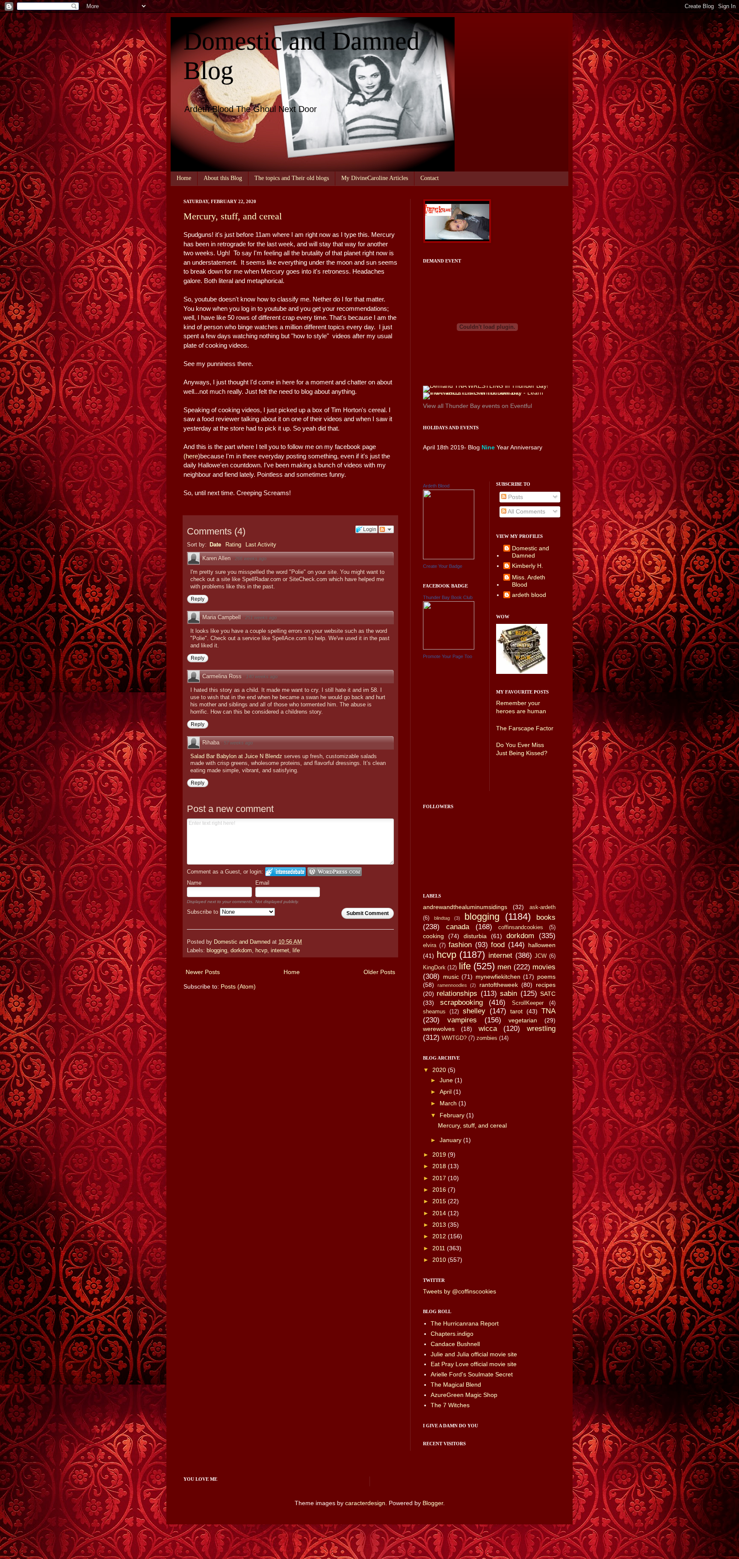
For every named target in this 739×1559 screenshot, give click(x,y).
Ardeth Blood (436, 485)
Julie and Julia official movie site (474, 1354)
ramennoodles (452, 985)
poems (546, 976)
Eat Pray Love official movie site (474, 1364)
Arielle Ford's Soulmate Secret (472, 1374)
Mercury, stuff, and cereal (232, 216)
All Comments (525, 511)
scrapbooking (461, 1002)
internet (280, 951)
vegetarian (522, 1020)
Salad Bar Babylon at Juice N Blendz (237, 756)
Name (194, 883)
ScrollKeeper (528, 1003)
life (296, 951)
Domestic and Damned (530, 552)
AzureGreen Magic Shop (464, 1394)
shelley (474, 1011)
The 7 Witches (450, 1405)
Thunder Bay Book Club (448, 597)
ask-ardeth (542, 907)
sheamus (434, 1012)
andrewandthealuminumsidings (465, 907)
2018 (440, 1166)
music (451, 976)
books (546, 917)
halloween (542, 945)
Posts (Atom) (238, 986)
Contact (429, 178)
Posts (514, 496)
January (451, 1140)
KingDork (434, 968)
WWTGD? (454, 1038)
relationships (457, 993)
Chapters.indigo (452, 1333)
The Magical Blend (456, 1384)
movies (544, 967)
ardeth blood (529, 594)
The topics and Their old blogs (291, 178)
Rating (233, 544)
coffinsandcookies (520, 927)
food (498, 945)
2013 (440, 1224)
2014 (440, 1213)
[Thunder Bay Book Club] (448, 647)
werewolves (439, 1028)
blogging (217, 951)
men (504, 967)
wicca (488, 1029)
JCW (541, 956)
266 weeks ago (250, 558)
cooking (433, 936)
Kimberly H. (527, 565)
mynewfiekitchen (498, 976)
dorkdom (241, 951)
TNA (548, 1011)
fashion (460, 945)
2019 (440, 1154)
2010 (440, 1259)
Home (184, 178)
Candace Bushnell (455, 1344)
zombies (486, 1038)
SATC (548, 993)
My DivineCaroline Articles (374, 178)
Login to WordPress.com (334, 871)
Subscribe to (203, 912)
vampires (462, 1020)
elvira (429, 945)
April (446, 1091)
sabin (508, 993)
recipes (546, 984)
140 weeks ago (262, 676)
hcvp (261, 951)
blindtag (442, 918)
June (447, 1080)
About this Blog (223, 178)
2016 (440, 1189)
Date (215, 544)
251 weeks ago (261, 617)
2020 (440, 1069)
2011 (439, 1248)
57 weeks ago (238, 742)
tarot (516, 1011)
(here (190, 456)
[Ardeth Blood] (448, 557)
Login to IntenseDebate (285, 871)
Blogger (433, 1503)
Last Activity (260, 544)
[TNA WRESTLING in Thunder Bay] (485, 385)
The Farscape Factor (524, 728)
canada (457, 927)
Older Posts (379, 971)
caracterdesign (365, 1503)
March (449, 1103)
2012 (440, 1236)
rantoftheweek (498, 984)
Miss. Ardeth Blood (528, 581)
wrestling (541, 1029)
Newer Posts (203, 971)
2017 (440, 1178)
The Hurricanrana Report (465, 1323)
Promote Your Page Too (447, 656)
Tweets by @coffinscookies (459, 1291)
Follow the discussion (386, 529)
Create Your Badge (442, 566)
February (453, 1115)
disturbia (475, 936)
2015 (440, 1201)
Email (262, 883)
